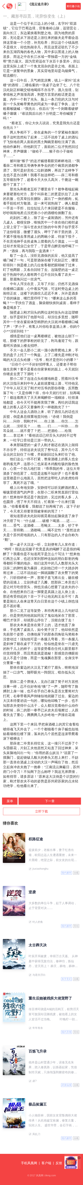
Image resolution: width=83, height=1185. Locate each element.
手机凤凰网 (29, 1163)
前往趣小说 (73, 6)
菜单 (10, 801)
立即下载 (41, 811)
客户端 (46, 1163)
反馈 (59, 1163)
